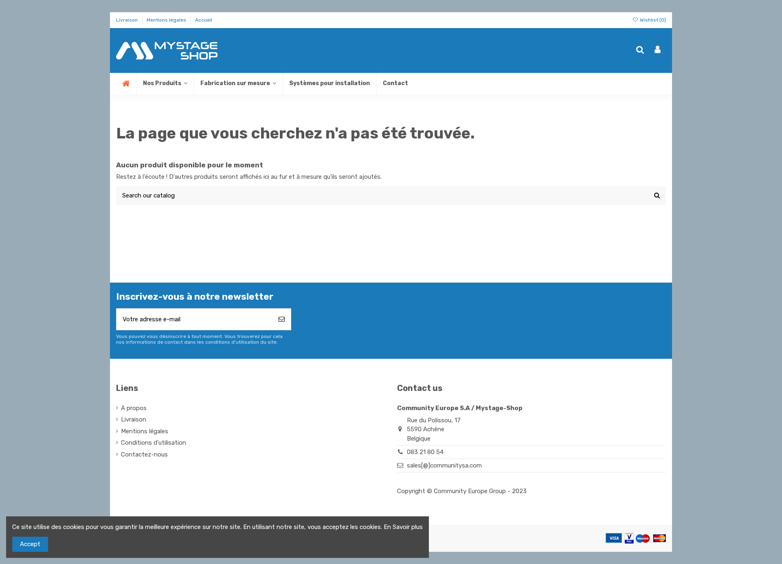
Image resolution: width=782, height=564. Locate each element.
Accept (30, 544)
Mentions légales (167, 20)
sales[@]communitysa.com (444, 465)
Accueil (203, 20)
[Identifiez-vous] (657, 50)
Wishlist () (652, 20)
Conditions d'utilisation (153, 442)
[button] (237, 83)
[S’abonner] (281, 319)
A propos (134, 408)
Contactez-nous (144, 454)
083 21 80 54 (425, 452)
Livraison (127, 20)
